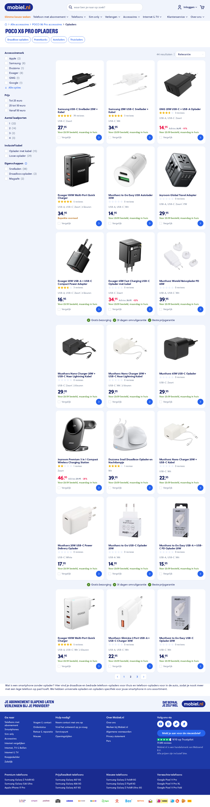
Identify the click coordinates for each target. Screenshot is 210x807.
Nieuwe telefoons (116, 774)
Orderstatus (39, 727)
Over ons (111, 722)
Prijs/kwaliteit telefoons (69, 774)
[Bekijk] (99, 137)
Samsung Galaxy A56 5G (68, 783)
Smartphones (12, 729)
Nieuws (37, 736)
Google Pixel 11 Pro (167, 779)
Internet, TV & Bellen (15, 747)
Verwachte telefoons (169, 774)
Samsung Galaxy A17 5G (68, 787)
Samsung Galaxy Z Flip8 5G (120, 783)
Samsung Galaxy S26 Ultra (18, 783)
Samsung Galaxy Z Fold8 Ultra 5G (124, 787)
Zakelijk (8, 761)
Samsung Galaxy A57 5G (68, 779)
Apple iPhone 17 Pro (15, 787)
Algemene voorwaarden (118, 731)
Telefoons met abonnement (12, 724)
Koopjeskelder (12, 757)
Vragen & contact (42, 722)
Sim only (9, 734)
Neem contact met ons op (69, 722)
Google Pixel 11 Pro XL (168, 783)
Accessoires (11, 738)
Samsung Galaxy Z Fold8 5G (19, 779)
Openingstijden (63, 736)
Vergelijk (66, 137)
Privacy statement (115, 736)
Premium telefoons (16, 774)
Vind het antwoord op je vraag (71, 727)
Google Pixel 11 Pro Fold (169, 787)
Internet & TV (12, 752)
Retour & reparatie (43, 731)
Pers (108, 741)
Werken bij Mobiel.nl (117, 727)
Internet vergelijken (15, 743)
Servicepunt (61, 731)
